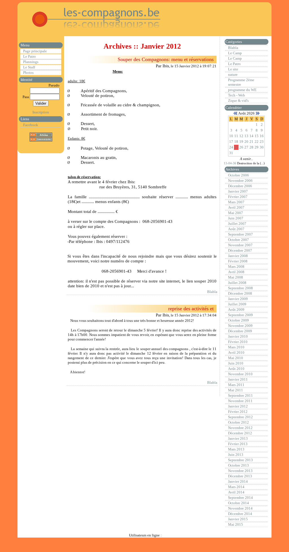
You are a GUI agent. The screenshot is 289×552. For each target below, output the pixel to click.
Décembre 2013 (240, 476)
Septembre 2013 (240, 460)
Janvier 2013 (238, 438)
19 (241, 141)
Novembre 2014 (240, 508)
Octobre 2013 (238, 465)
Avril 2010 (236, 352)
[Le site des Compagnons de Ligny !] (89, 31)
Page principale (35, 51)
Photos (28, 72)
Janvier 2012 (238, 406)
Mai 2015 (235, 524)
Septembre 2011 (240, 395)
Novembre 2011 (240, 401)
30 (262, 147)
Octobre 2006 (238, 175)
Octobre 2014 (238, 503)
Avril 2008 (236, 272)
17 (231, 141)
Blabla (212, 292)
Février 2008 (238, 261)
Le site (233, 69)
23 (262, 141)
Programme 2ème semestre (241, 82)
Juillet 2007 (237, 223)
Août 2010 (236, 368)
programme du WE (242, 90)
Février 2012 (238, 411)
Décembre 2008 (240, 293)
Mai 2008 (235, 277)
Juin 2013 (235, 454)
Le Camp (235, 53)
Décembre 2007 (240, 250)
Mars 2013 (236, 449)
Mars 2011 (236, 385)
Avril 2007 (236, 207)
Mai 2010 (235, 358)
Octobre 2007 (238, 240)
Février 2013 (238, 444)
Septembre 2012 (240, 417)
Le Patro (29, 56)
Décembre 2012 (240, 433)
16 (262, 136)
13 (246, 136)
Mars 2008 (236, 266)
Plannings (30, 62)
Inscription (40, 112)
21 (251, 141)
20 (246, 141)
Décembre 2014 (240, 514)
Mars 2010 (236, 347)
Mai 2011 (235, 390)
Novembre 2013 (240, 471)
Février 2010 (238, 342)
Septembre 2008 (240, 288)
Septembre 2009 (240, 315)
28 (251, 147)
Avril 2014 (236, 492)
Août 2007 (236, 229)
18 (236, 141)
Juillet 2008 (237, 283)
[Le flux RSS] (41, 134)
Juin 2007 (235, 218)
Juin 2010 (235, 363)
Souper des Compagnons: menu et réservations (166, 59)
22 (257, 141)
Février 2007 (238, 197)
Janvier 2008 (238, 256)
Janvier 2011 (238, 379)
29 (257, 147)
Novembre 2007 (240, 245)
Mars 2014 (236, 487)
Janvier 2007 (238, 191)
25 (236, 147)
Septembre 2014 (240, 497)
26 (241, 147)
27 (246, 147)
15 (257, 136)
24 (231, 147)
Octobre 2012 (238, 422)
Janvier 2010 (238, 336)
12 (241, 136)
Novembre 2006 (240, 180)
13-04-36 (230, 163)
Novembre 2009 (240, 326)
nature (233, 74)
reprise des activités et (191, 308)
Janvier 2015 (238, 519)
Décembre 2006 (240, 186)
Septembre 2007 (240, 234)
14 (251, 136)
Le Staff (29, 67)
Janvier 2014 (238, 481)
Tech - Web (236, 95)
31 (231, 153)
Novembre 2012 (240, 428)
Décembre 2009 (240, 331)
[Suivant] (257, 113)
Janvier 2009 (238, 299)
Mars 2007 (236, 202)
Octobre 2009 (238, 320)
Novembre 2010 (240, 374)
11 (236, 136)
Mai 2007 (235, 213)
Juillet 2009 (237, 304)
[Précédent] (235, 113)
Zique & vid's (238, 100)
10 (231, 136)
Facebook (30, 125)
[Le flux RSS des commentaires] (41, 139)
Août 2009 (236, 309)
